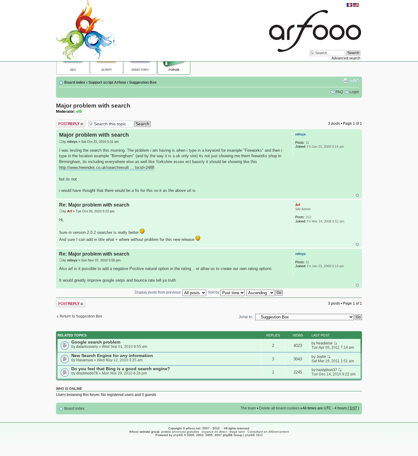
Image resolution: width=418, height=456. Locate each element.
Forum (174, 69)
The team (248, 408)
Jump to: (246, 317)
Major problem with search (93, 105)
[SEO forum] (356, 5)
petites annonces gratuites (180, 431)
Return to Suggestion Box (81, 316)
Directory (140, 69)
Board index (74, 82)
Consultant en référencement (268, 431)
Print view (345, 81)
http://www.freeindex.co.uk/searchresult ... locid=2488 (106, 167)
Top (357, 195)
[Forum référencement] (349, 5)
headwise (324, 343)
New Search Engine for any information (112, 355)
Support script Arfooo (107, 82)
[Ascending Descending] (264, 292)
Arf (69, 211)
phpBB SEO (254, 435)
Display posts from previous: (158, 292)
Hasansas (84, 360)
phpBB (178, 435)
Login (354, 92)
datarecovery (87, 346)
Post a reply (66, 122)
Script (106, 69)
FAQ (339, 92)
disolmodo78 (87, 373)
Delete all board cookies (279, 408)
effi (79, 111)
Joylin (321, 357)
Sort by (214, 292)
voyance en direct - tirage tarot (223, 431)
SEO (73, 69)
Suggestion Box (143, 82)
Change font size (354, 81)
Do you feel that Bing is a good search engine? (120, 369)
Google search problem (95, 342)
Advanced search (345, 58)
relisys (72, 141)
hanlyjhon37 (326, 370)
